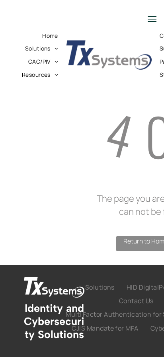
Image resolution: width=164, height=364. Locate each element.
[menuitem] (50, 35)
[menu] (152, 19)
